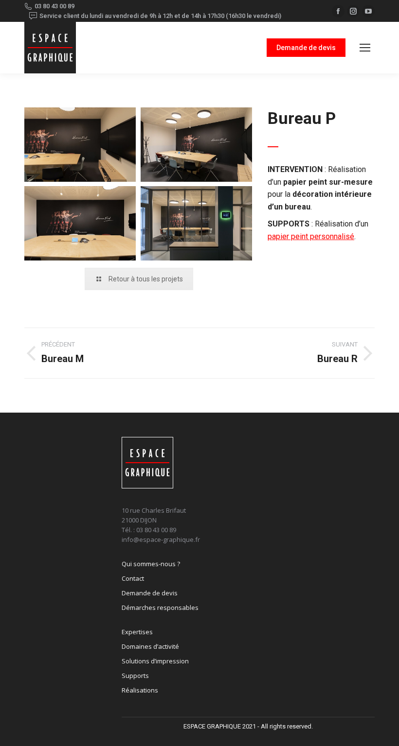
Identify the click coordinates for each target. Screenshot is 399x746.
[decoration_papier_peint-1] (196, 223)
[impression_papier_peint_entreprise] (80, 223)
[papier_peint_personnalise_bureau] (80, 144)
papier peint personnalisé (311, 236)
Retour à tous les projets (146, 279)
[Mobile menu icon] (365, 47)
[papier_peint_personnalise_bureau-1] (196, 144)
